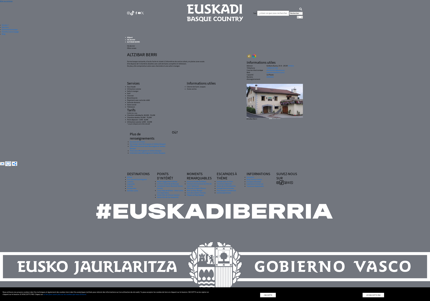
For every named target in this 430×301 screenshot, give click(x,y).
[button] (300, 9)
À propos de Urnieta (137, 142)
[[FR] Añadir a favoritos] (8, 163)
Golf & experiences (224, 193)
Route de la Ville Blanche (226, 186)
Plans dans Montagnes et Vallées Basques (146, 151)
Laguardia (131, 184)
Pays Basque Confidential (226, 190)
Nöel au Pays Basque (194, 190)
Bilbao (129, 177)
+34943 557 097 (272, 68)
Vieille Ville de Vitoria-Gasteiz (168, 195)
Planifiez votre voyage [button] (10, 32)
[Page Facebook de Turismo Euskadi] (136, 13)
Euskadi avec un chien (225, 181)
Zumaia (130, 186)
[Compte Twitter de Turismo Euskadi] (142, 13)
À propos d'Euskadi (254, 181)
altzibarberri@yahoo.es (276, 70)
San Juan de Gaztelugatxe (137, 179)
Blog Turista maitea (254, 179)
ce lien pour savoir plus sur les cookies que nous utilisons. (65, 294)
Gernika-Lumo (132, 190)
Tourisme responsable (255, 186)
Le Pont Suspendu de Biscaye (168, 184)
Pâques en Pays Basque (195, 195)
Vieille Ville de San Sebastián (168, 197)
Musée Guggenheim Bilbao (167, 181)
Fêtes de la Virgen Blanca (196, 188)
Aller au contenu (6, 1)
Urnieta (291, 66)
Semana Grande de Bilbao (196, 181)
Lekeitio (130, 181)
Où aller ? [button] (5, 25)
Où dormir (131, 39)
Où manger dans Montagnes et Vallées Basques (148, 144)
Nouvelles (250, 177)
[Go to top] (2, 164)
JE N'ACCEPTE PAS (373, 295)
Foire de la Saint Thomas (196, 193)
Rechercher (294, 13)
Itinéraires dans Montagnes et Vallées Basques (147, 153)
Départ (130, 37)
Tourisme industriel (224, 184)
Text (255, 13)
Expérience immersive (255, 184)
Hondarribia (131, 188)
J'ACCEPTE (268, 295)
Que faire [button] (5, 27)
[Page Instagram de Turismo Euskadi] (128, 13)
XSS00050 (270, 77)
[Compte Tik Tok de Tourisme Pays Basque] (132, 13)
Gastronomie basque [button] (10, 29)
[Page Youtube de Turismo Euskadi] (139, 13)
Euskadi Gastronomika (225, 188)
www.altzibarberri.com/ (276, 72)
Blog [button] (3, 34)
